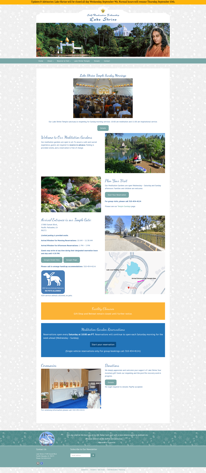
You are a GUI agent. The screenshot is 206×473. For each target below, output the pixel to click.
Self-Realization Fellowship (116, 470)
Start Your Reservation (117, 195)
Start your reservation (103, 344)
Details (103, 128)
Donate (111, 382)
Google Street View (52, 260)
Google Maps (71, 260)
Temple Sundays (124, 206)
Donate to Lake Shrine (97, 470)
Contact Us (84, 470)
